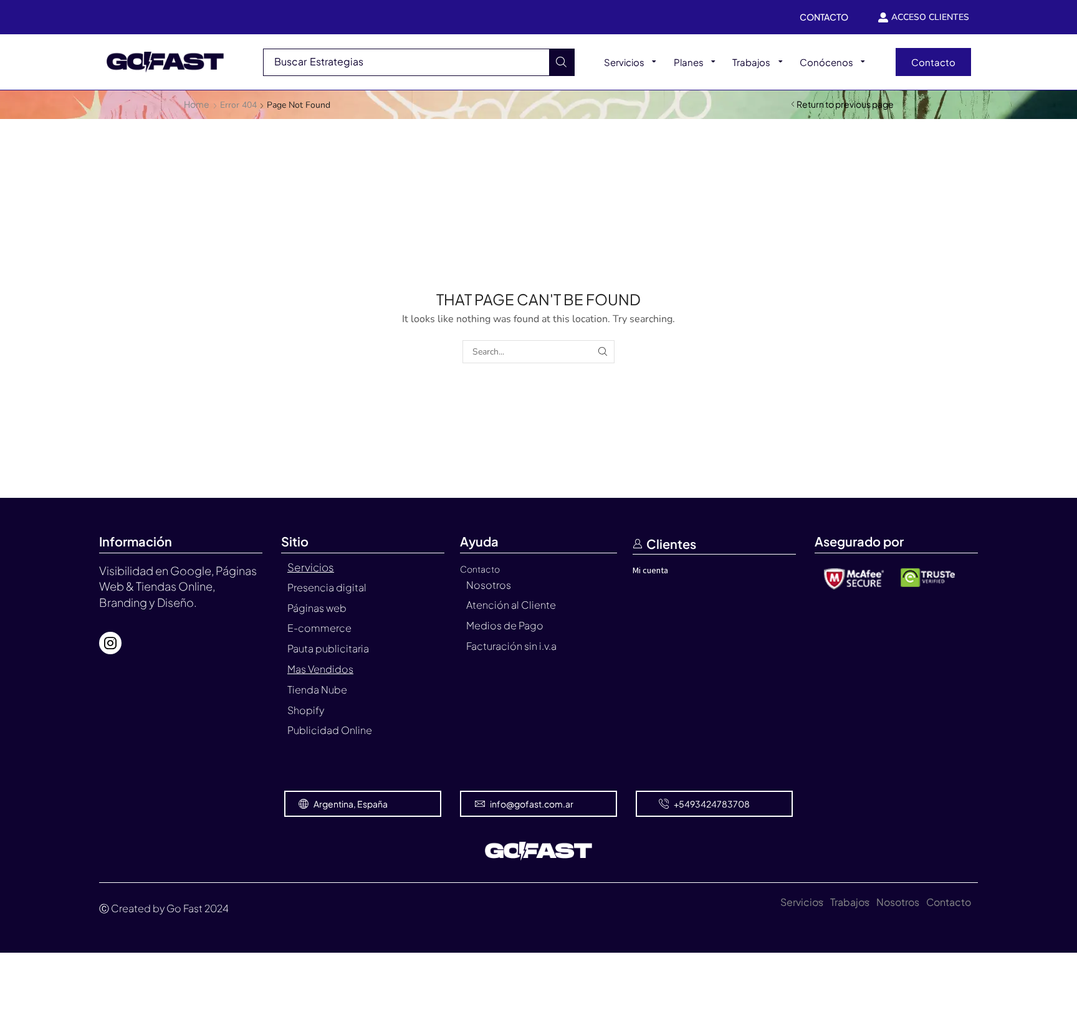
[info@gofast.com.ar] (480, 804)
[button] (933, 62)
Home (196, 104)
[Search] (561, 62)
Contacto (948, 901)
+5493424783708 (712, 803)
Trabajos (849, 901)
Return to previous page (845, 104)
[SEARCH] (603, 351)
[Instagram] (110, 643)
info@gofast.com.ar (531, 803)
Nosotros (897, 901)
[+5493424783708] (664, 804)
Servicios (801, 901)
